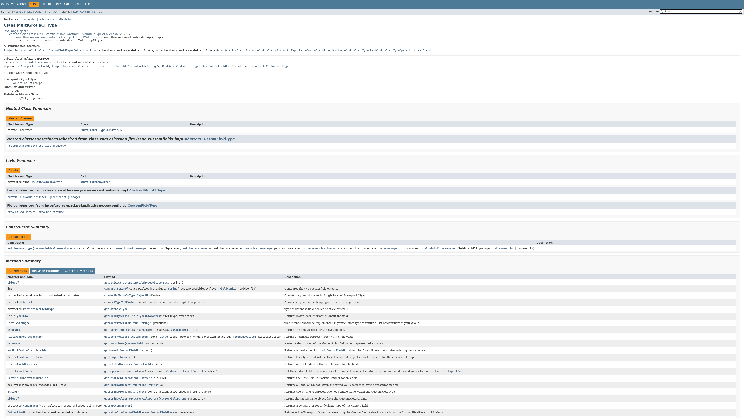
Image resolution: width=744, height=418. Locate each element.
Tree (51, 4)
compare (109, 288)
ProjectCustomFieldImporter (28, 357)
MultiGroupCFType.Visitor (99, 130)
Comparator (31, 405)
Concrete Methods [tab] (79, 270)
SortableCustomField (260, 50)
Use (43, 4)
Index (77, 4)
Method (51, 11)
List (11, 323)
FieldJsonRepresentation (25, 336)
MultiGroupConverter (47, 181)
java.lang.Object (15, 31)
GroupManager (389, 248)
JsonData (14, 329)
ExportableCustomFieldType (310, 50)
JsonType (14, 343)
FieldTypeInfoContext (146, 316)
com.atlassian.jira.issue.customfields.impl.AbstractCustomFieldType (55, 34)
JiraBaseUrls (503, 248)
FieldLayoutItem (244, 336)
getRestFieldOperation (120, 377)
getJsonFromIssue (116, 336)
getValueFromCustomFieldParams (126, 412)
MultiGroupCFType (20, 248)
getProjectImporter (118, 357)
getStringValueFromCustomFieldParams (131, 398)
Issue (164, 336)
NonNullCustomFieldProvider (28, 350)
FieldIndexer (26, 364)
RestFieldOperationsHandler (28, 377)
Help (87, 4)
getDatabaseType (115, 309)
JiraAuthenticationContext (323, 248)
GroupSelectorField (230, 50)
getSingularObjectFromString (125, 384)
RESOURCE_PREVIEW (51, 212)
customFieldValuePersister (27, 197)
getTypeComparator (117, 405)
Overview (7, 4)
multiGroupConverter (95, 181)
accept (109, 282)
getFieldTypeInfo (116, 316)
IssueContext (144, 329)
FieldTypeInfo (18, 316)
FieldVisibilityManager (438, 248)
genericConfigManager (64, 197)
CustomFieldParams (173, 398)
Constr (39, 11)
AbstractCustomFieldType (209, 139)
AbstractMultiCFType (31, 62)
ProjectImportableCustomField (25, 50)
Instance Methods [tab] (45, 270)
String (281, 50)
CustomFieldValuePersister (53, 248)
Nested (18, 11)
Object (12, 282)
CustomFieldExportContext (184, 371)
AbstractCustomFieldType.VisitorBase (35, 145)
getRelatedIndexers (118, 364)
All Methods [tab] (18, 270)
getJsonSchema (114, 343)
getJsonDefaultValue (119, 329)
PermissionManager (259, 248)
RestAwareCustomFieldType (350, 50)
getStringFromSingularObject (125, 391)
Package (21, 4)
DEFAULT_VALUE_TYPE (21, 212)
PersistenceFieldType (38, 309)
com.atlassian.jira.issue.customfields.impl (45, 19)
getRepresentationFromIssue (124, 371)
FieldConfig (227, 288)
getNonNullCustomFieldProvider (126, 350)
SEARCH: (654, 11)
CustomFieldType (60, 50)
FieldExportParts (20, 371)
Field (29, 11)
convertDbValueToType (119, 295)
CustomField (179, 329)
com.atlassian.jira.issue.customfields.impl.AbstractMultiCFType (57, 37)
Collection (111, 34)
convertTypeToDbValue (119, 302)
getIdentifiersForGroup (121, 323)
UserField (424, 50)
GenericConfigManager (131, 248)
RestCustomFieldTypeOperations (392, 50)
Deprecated (63, 4)
